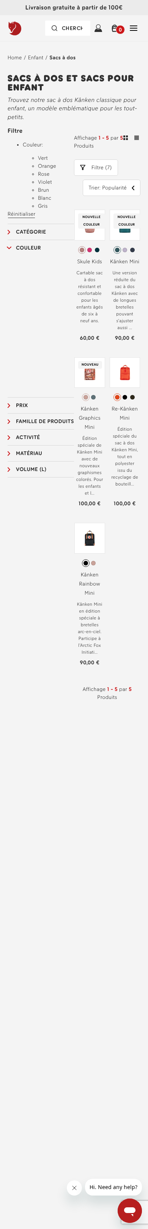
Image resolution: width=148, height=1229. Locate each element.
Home (15, 57)
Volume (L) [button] (31, 469)
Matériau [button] (29, 453)
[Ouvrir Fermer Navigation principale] (133, 28)
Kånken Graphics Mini (90, 418)
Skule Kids (89, 261)
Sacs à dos (63, 57)
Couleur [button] (28, 248)
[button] (116, 28)
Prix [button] (22, 405)
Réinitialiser (21, 214)
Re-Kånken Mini (125, 413)
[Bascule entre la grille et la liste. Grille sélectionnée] (131, 139)
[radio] (82, 250)
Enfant (36, 57)
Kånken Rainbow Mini (89, 584)
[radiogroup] (89, 250)
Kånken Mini (124, 261)
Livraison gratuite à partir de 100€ (74, 7)
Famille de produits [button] (45, 421)
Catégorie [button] (31, 232)
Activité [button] (28, 437)
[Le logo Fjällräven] (28, 28)
